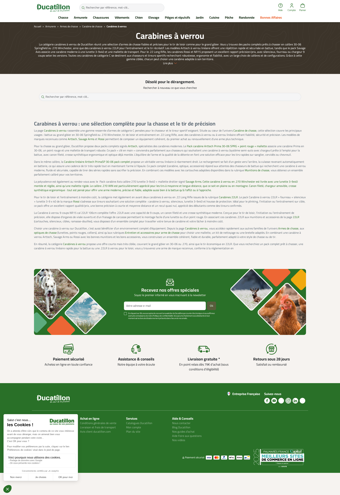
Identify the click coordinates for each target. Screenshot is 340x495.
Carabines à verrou (55, 131)
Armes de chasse (288, 228)
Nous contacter (181, 423)
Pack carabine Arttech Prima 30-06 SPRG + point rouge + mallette (227, 146)
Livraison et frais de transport (98, 427)
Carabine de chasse (244, 131)
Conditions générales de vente (98, 423)
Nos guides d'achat (183, 432)
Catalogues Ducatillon (139, 423)
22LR (296, 217)
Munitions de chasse (257, 170)
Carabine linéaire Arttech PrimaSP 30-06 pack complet (97, 162)
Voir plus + (46, 323)
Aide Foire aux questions (187, 436)
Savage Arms (86, 139)
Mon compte (133, 427)
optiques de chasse (45, 233)
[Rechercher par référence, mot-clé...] (83, 8)
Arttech (72, 139)
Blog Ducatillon (181, 427)
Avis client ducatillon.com (95, 432)
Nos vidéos (178, 440)
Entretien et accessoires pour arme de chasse (152, 233)
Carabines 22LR (228, 197)
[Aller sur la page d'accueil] (53, 7)
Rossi (101, 139)
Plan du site (133, 432)
